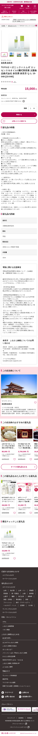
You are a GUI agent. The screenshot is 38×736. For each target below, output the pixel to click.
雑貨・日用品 (8, 599)
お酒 (24, 593)
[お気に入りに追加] (35, 402)
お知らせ (25, 692)
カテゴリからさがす (9, 587)
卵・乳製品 (15, 593)
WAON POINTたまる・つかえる (13, 660)
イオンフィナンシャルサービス (18, 727)
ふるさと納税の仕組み (10, 646)
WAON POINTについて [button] (23, 101)
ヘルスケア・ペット (10, 605)
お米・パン (21, 590)
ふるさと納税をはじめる (33, 12)
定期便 (22, 605)
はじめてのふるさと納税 (10, 642)
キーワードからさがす (10, 578)
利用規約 (29, 718)
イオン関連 (6, 629)
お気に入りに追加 (35, 402)
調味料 (30, 596)
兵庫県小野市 (21, 512)
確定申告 (5, 679)
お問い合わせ (10, 696)
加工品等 (21, 596)
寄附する (19, 114)
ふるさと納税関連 (8, 626)
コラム (4, 621)
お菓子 (6, 596)
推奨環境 (21, 718)
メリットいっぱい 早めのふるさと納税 (15, 653)
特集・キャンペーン (24, 12)
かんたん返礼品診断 (9, 656)
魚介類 (12, 590)
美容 (26, 599)
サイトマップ (11, 718)
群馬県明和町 (5, 512)
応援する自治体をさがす (4, 12)
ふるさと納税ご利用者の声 (11, 663)
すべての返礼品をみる (19, 467)
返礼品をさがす (14, 12)
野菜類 (6, 593)
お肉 (5, 590)
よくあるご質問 (7, 667)
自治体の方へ (27, 696)
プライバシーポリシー (18, 723)
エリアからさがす (8, 575)
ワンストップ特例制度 (10, 675)
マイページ (9, 692)
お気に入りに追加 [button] (14, 459)
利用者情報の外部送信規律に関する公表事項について (19, 720)
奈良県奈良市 (5, 459)
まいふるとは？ (7, 649)
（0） (15, 82)
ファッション (8, 602)
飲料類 (31, 593)
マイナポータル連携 (9, 682)
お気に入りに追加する (19, 121)
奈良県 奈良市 (6, 63)
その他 (30, 605)
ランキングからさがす (10, 609)
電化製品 (19, 599)
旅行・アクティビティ (23, 602)
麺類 (13, 596)
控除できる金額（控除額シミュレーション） (17, 686)
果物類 (31, 590)
